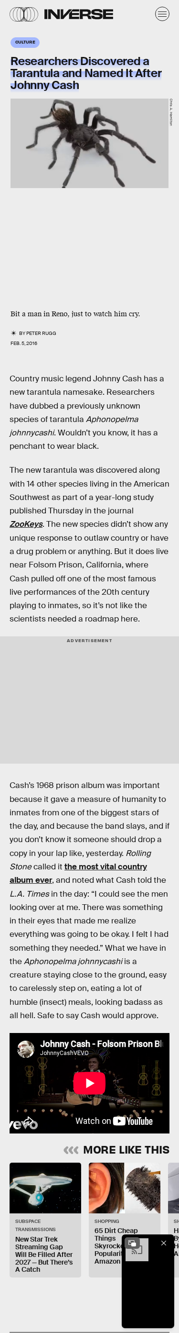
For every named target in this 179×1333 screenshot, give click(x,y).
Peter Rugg (41, 333)
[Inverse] (79, 14)
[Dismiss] (163, 1243)
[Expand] (132, 1243)
